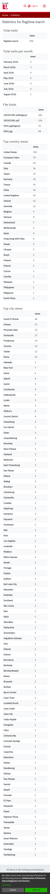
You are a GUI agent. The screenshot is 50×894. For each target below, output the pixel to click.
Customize (6, 884)
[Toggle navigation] (44, 5)
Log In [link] (35, 6)
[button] (25, 6)
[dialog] (25, 883)
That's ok (36, 890)
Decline (13, 890)
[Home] (5, 6)
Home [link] (5, 15)
